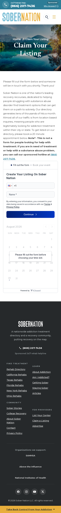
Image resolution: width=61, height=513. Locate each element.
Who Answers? (51, 6)
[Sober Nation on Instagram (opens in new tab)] (26, 492)
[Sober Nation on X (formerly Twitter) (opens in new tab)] (43, 492)
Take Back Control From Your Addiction (29, 509)
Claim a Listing (40, 420)
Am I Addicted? (40, 377)
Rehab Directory (16, 369)
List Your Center (41, 415)
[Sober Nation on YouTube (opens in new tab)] (34, 492)
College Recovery (16, 413)
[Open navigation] (54, 17)
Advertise (37, 426)
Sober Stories (14, 408)
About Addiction (41, 372)
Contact (11, 428)
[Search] (46, 17)
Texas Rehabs (15, 380)
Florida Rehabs (15, 385)
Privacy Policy (14, 433)
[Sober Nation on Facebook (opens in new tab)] (18, 492)
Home (17, 39)
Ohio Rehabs (14, 396)
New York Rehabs (17, 390)
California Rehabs (17, 374)
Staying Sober (40, 388)
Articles (36, 393)
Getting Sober (40, 382)
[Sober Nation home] (21, 16)
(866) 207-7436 (32, 347)
